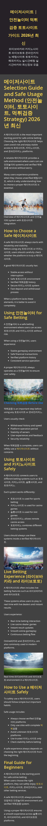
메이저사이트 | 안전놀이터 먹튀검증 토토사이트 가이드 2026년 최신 (23, 27)
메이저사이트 (23, 448)
